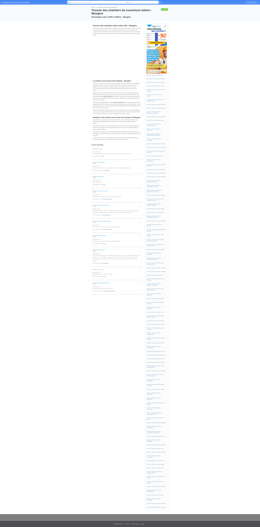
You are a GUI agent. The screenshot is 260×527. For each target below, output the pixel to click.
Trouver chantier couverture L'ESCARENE (154, 294)
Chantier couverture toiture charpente (16, 2)
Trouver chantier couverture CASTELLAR (154, 408)
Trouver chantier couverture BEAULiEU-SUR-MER (156, 230)
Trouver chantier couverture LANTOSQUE (154, 380)
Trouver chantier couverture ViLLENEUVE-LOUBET (154, 124)
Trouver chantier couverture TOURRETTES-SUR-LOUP (154, 216)
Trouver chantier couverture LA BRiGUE (157, 486)
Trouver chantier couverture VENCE (156, 120)
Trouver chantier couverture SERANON (156, 503)
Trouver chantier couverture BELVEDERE (154, 440)
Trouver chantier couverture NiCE (155, 75)
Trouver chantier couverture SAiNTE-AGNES (156, 403)
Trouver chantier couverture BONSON (156, 445)
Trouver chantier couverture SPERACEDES (154, 398)
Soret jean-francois (106, 215)
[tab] (116, 149)
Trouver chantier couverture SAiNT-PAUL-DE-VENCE (155, 245)
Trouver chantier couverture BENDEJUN (157, 422)
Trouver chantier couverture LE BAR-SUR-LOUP (155, 279)
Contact (142, 523)
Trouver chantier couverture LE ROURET (154, 225)
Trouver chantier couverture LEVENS (156, 208)
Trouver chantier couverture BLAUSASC (157, 355)
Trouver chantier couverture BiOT (155, 156)
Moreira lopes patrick (107, 199)
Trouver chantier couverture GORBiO (156, 362)
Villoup (103, 184)
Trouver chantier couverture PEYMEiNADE (154, 160)
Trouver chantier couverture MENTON (156, 108)
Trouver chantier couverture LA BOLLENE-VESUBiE (154, 472)
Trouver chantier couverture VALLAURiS (157, 104)
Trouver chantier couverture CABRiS (156, 343)
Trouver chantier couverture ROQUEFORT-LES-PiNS (154, 181)
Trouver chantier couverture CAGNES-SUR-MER (156, 90)
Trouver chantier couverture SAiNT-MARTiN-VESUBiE (155, 366)
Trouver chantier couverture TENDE (156, 320)
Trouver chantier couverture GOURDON (157, 507)
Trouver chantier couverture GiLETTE (156, 351)
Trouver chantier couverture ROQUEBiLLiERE (154, 333)
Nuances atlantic (106, 170)
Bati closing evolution (107, 229)
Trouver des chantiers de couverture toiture (107, 7)
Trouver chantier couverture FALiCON (156, 324)
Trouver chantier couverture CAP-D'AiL (156, 195)
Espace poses (105, 263)
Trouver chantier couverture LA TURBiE (157, 268)
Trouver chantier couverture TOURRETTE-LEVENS (154, 204)
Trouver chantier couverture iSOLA (156, 448)
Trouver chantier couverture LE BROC (156, 389)
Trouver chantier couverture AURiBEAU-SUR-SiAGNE (154, 284)
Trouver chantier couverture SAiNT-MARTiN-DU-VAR (155, 289)
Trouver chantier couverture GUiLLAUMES (154, 456)
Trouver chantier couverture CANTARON (154, 393)
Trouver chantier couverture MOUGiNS (156, 116)
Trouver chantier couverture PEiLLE (156, 298)
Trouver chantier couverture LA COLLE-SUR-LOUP (156, 165)
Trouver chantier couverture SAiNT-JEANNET (155, 235)
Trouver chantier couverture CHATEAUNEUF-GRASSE (154, 258)
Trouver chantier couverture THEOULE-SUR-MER (156, 338)
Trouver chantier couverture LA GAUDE (156, 173)
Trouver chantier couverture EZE (155, 275)
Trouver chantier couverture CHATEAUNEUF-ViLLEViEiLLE (154, 432)
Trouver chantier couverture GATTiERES (157, 221)
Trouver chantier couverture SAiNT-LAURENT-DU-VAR (155, 100)
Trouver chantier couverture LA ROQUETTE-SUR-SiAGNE (154, 191)
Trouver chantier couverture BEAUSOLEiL (154, 129)
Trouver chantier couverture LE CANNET (154, 95)
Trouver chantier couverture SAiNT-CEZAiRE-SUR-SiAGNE (155, 240)
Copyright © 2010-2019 (119, 523)
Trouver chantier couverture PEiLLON (156, 358)
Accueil (93, 7)
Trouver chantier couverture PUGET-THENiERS (155, 328)
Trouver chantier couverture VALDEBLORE (154, 427)
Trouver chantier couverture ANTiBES (156, 78)
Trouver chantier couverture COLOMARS (154, 253)
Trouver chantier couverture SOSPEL (156, 249)
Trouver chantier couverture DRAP (155, 212)
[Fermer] (254, 508)
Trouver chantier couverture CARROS (156, 143)
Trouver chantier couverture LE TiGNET (157, 271)
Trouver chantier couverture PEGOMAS (156, 176)
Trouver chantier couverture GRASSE (156, 86)
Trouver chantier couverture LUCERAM (156, 370)
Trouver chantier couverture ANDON (156, 464)
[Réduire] (252, 508)
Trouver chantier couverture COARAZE (156, 452)
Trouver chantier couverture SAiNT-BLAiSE (155, 418)
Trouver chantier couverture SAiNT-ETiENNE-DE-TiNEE (155, 375)
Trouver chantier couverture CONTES (156, 169)
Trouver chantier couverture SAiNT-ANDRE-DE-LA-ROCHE (155, 199)
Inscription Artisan (252, 2)
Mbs (103, 156)
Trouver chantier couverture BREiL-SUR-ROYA (155, 303)
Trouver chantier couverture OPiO (155, 312)
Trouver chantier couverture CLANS (156, 468)
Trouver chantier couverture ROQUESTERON (154, 490)
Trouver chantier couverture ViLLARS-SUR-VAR (156, 477)
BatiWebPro (247, 519)
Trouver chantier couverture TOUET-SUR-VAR (155, 482)
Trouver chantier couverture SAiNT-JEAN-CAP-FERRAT (155, 316)
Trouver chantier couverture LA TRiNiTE (157, 147)
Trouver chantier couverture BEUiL (156, 495)
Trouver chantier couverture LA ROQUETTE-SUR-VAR (154, 413)
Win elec (104, 276)
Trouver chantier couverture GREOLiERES (154, 499)
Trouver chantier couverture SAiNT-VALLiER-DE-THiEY (155, 263)
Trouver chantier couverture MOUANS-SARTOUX (156, 151)
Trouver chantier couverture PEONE (156, 436)
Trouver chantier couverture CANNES (156, 82)
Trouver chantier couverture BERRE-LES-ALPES (155, 385)
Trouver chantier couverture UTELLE (156, 460)
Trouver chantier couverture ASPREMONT (154, 308)
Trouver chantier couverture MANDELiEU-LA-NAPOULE (154, 112)
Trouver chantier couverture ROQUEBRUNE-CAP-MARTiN (154, 134)
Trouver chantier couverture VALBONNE (154, 139)
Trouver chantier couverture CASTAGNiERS (154, 347)
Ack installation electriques (108, 291)
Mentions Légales (135, 523)
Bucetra (104, 243)
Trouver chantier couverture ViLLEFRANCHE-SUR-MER (154, 186)
